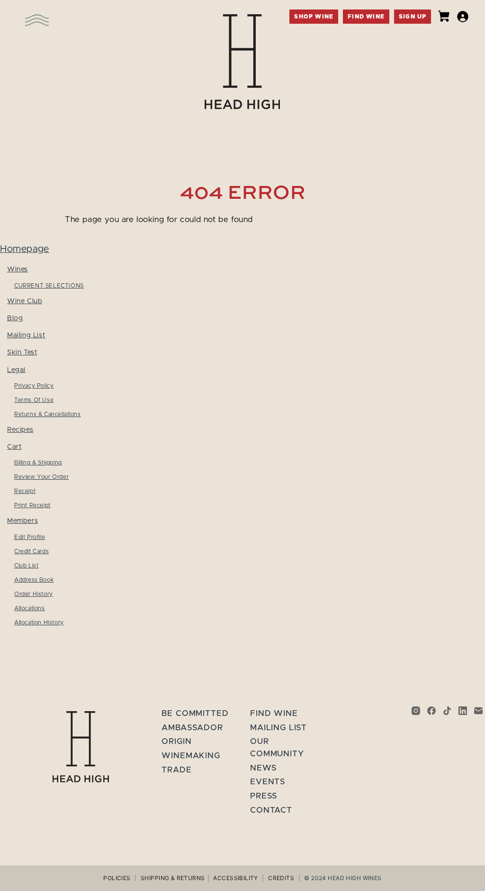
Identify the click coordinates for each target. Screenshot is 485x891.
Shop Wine (313, 16)
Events (268, 782)
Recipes (20, 429)
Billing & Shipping (38, 462)
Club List (26, 565)
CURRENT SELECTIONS (49, 285)
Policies (116, 878)
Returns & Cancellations (47, 414)
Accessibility (235, 878)
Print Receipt (32, 505)
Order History (33, 594)
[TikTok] (447, 710)
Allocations (29, 608)
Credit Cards (31, 551)
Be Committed (195, 713)
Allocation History (39, 622)
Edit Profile (29, 537)
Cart (14, 446)
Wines (17, 269)
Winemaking (191, 756)
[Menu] (21, 14)
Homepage (24, 249)
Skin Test (22, 352)
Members (22, 520)
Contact (271, 810)
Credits (281, 878)
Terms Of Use (34, 400)
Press (264, 796)
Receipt (25, 491)
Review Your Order (41, 477)
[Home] (242, 61)
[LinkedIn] (462, 710)
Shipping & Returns (173, 878)
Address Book (34, 580)
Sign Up (412, 16)
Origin (176, 741)
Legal (16, 369)
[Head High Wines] (81, 746)
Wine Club (24, 301)
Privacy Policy (34, 386)
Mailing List (26, 335)
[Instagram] (416, 710)
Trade (176, 770)
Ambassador (192, 728)
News (263, 768)
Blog (15, 318)
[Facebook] (431, 710)
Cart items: (443, 16)
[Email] (478, 710)
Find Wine (366, 16)
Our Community (277, 747)
